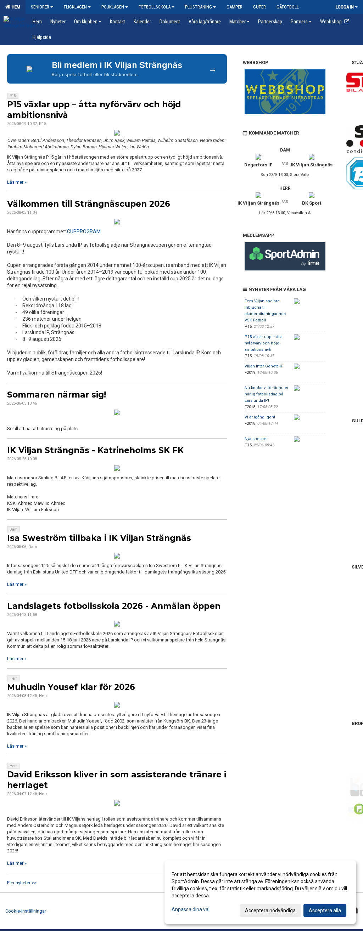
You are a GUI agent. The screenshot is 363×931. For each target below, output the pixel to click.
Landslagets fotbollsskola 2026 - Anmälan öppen (113, 606)
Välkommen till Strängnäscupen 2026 (88, 204)
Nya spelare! (256, 438)
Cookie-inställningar (25, 911)
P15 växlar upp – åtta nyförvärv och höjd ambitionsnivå (264, 343)
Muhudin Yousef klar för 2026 (71, 687)
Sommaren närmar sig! (56, 395)
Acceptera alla (325, 910)
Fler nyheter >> (22, 882)
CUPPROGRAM (84, 231)
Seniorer (40, 7)
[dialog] (260, 892)
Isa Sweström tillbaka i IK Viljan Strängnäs (99, 538)
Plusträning (198, 7)
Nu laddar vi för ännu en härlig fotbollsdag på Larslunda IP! (267, 394)
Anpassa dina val (191, 909)
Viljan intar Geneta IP (264, 366)
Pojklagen (112, 7)
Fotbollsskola (155, 7)
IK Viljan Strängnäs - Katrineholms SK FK (95, 450)
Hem (15, 7)
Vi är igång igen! (260, 417)
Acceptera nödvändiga (270, 910)
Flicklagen (75, 7)
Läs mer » (17, 182)
